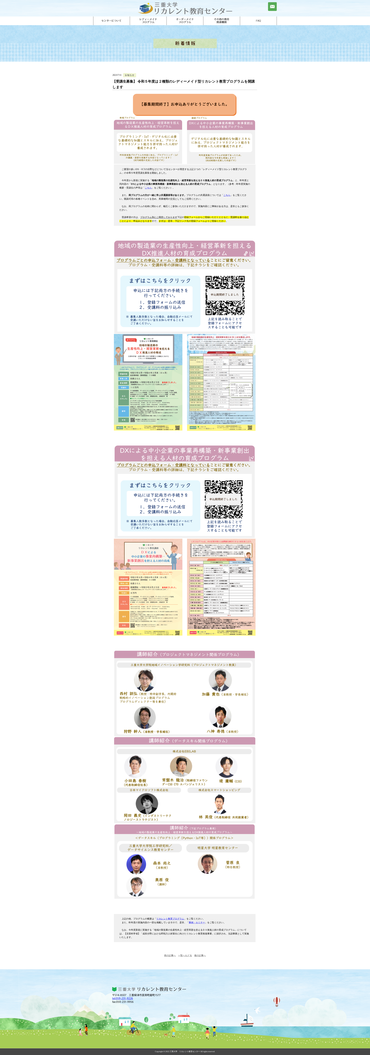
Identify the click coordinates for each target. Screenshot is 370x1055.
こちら (148, 188)
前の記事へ (170, 955)
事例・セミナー (197, 922)
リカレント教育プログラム (170, 919)
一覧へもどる (185, 955)
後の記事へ (200, 955)
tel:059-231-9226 (122, 998)
